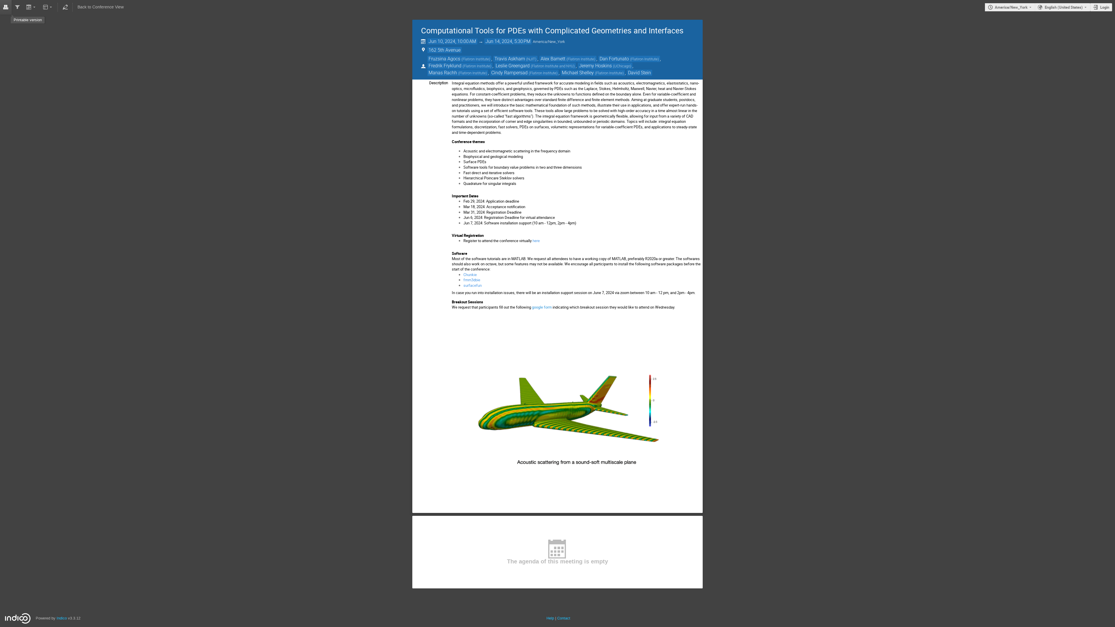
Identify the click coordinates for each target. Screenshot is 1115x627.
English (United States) (1064, 7)
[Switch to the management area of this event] (65, 7)
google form (542, 307)
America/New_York (1011, 7)
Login (1104, 7)
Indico (62, 618)
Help (550, 618)
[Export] (31, 7)
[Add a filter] (17, 7)
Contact (563, 618)
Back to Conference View (101, 7)
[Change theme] (47, 7)
